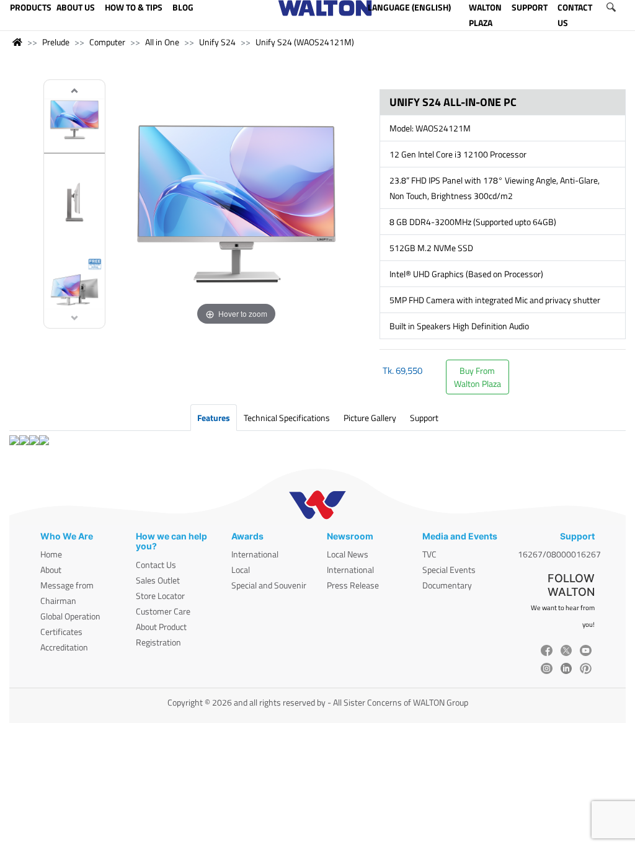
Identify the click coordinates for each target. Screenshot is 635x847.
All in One (162, 41)
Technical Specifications (287, 417)
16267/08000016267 (559, 554)
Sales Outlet (158, 580)
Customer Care (163, 611)
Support (424, 417)
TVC (429, 554)
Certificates (61, 631)
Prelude (55, 41)
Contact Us (156, 564)
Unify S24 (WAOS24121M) (304, 41)
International (254, 554)
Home (51, 554)
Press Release (353, 585)
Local (240, 569)
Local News (347, 554)
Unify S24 (217, 41)
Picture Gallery (370, 417)
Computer (107, 41)
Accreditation (64, 647)
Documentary (447, 585)
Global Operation (70, 616)
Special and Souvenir (268, 585)
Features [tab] (213, 417)
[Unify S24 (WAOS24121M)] (74, 121)
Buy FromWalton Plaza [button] (477, 377)
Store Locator (160, 595)
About (50, 569)
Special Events (449, 569)
